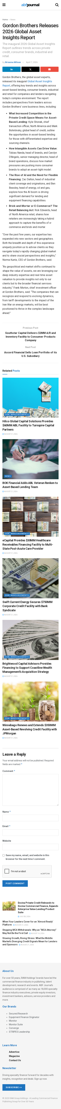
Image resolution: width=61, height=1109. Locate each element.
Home (5, 19)
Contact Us (15, 1060)
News (12, 19)
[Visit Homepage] (30, 5)
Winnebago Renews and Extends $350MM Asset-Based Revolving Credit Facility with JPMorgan (29, 729)
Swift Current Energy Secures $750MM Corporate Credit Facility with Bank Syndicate (27, 606)
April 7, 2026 (32, 62)
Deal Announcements (17, 415)
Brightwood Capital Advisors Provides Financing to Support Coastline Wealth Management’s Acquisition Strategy (27, 667)
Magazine (14, 1056)
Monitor (13, 1020)
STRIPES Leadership (19, 1031)
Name (6, 811)
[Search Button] (57, 5)
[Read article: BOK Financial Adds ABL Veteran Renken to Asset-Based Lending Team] (30, 459)
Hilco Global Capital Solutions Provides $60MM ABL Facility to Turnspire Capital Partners (28, 425)
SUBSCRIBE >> (14, 1087)
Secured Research (18, 1013)
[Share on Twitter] (30, 69)
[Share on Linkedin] (11, 69)
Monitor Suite (16, 1024)
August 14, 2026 (37, 933)
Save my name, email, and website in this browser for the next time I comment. (27, 857)
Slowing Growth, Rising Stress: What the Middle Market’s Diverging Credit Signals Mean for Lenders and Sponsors (29, 941)
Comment (8, 771)
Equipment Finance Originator (24, 1017)
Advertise (14, 1052)
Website (6, 841)
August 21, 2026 (10, 434)
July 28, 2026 (24, 916)
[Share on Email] (49, 69)
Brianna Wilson (13, 62)
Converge (14, 1028)
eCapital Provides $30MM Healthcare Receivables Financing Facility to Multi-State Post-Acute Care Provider (27, 544)
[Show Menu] (4, 5)
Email (6, 826)
